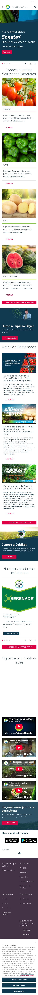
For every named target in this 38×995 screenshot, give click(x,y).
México (33, 2)
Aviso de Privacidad (27, 975)
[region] (19, 967)
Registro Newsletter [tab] (9, 63)
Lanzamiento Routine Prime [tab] (2, 63)
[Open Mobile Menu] (2, 7)
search (35, 7)
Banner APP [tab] (6, 63)
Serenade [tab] (4, 640)
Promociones (6, 908)
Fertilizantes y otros (27, 881)
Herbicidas (23, 872)
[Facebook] (4, 853)
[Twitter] (9, 853)
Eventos (5, 903)
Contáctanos (24, 899)
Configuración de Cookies (19, 979)
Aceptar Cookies (19, 991)
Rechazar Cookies (19, 985)
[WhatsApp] (14, 853)
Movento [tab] (4, 63)
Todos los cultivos (8, 870)
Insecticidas (24, 877)
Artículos (5, 899)
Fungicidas (23, 868)
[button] (25, 63)
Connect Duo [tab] (2, 640)
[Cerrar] (35, 942)
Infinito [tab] (6, 640)
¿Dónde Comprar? (26, 903)
